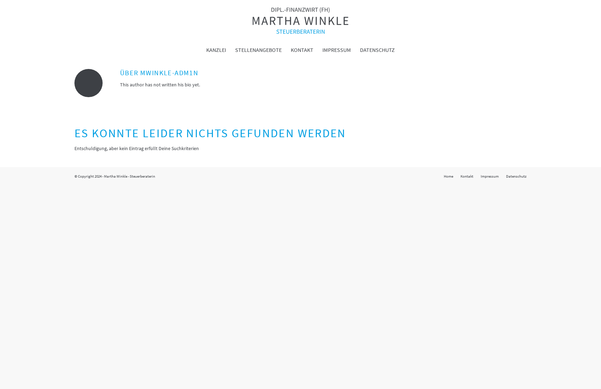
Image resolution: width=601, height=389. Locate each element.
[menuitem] (216, 50)
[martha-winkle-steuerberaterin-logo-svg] (300, 20)
